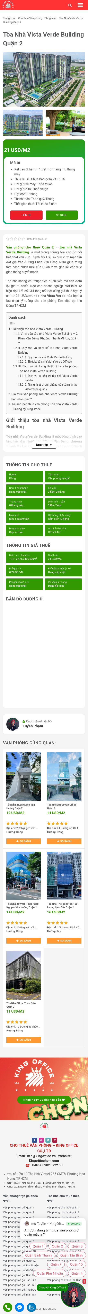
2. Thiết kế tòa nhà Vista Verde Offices (48, 361)
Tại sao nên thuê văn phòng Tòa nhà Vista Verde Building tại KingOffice (44, 406)
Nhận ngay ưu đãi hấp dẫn (42, 1099)
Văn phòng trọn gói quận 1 (18, 1207)
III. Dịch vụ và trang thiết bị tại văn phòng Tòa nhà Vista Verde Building (48, 369)
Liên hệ (26, 215)
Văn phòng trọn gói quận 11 (19, 1255)
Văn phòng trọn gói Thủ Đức (19, 1289)
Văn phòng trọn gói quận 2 (18, 1212)
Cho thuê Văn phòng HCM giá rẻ (37, 18)
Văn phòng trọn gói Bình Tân (19, 1294)
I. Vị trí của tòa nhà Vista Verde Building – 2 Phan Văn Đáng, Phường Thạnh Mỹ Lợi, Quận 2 (48, 338)
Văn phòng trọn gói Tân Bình (19, 1280)
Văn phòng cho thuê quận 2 (63, 1212)
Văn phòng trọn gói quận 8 (18, 1241)
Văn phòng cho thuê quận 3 (63, 1217)
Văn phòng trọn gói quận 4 (18, 1221)
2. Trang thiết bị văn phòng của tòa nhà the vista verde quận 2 (51, 387)
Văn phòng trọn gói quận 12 (19, 1260)
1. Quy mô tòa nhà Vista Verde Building (48, 357)
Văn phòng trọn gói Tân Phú (19, 1284)
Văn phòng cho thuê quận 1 (63, 1207)
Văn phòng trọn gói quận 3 (18, 1217)
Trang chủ (9, 18)
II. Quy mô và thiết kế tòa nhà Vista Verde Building (48, 350)
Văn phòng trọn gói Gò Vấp (19, 1270)
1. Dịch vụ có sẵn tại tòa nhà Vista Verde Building (51, 378)
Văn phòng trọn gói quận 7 (18, 1236)
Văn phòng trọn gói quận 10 (19, 1251)
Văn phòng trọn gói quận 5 (18, 1226)
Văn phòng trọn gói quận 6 (18, 1231)
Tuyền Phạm (33, 726)
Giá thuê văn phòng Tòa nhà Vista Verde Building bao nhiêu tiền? (44, 396)
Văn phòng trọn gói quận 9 (18, 1246)
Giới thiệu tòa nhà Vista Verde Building (37, 329)
